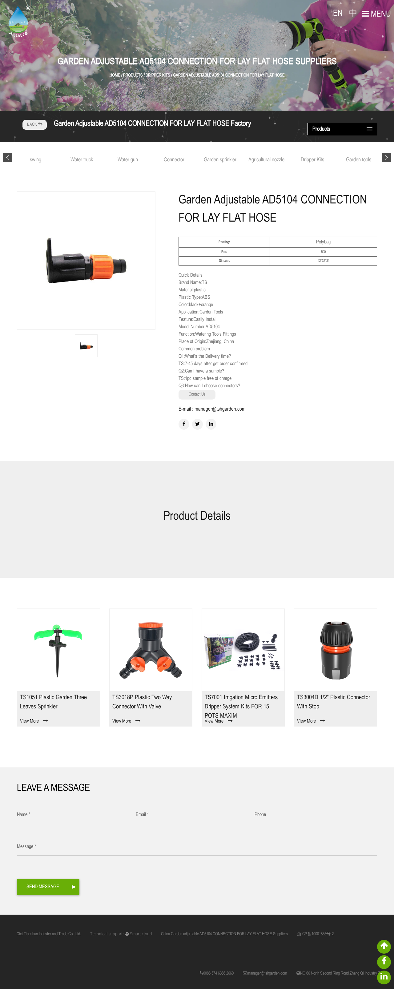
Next (386, 157)
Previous (7, 157)
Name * (23, 814)
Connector (174, 160)
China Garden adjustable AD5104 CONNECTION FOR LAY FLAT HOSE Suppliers (224, 934)
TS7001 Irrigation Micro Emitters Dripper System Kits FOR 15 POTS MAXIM (241, 706)
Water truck (81, 160)
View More (29, 721)
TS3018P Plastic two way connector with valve (142, 702)
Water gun (128, 160)
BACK (32, 125)
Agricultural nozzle (266, 160)
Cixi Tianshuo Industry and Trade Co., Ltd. (49, 934)
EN (338, 14)
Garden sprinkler (220, 160)
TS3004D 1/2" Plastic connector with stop (333, 702)
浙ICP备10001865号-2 (315, 934)
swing (35, 160)
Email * (142, 814)
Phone (260, 814)
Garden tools (358, 160)
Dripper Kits (312, 160)
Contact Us (197, 394)
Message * (26, 846)
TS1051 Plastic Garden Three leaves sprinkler (53, 702)
